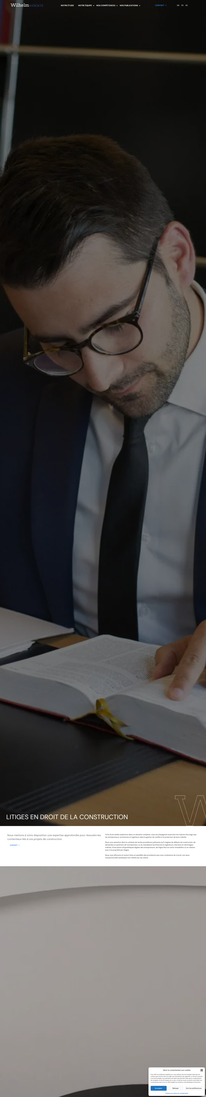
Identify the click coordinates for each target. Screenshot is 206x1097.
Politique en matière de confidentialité (176, 1093)
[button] (202, 1070)
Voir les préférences (194, 1088)
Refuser (176, 1088)
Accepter (158, 1088)
